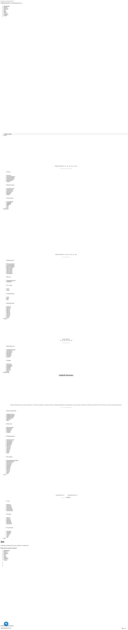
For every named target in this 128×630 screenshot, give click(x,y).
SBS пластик (9, 272)
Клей (8, 452)
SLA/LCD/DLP (10, 201)
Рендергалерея (10, 510)
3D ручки (9, 446)
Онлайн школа (10, 190)
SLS (7, 206)
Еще (7, 473)
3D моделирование (11, 176)
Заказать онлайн (7, 133)
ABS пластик (9, 268)
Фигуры (8, 469)
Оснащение (9, 429)
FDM (8, 205)
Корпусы (8, 356)
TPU (8, 299)
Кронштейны (9, 365)
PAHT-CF (9, 306)
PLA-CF (8, 313)
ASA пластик (9, 270)
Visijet (8, 288)
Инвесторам (9, 523)
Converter (6, 14)
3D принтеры (9, 440)
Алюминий (9, 281)
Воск (8, 298)
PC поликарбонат (10, 265)
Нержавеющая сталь (11, 280)
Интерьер (9, 367)
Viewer (5, 12)
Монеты (8, 468)
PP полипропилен (11, 263)
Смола (8, 290)
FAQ (5, 10)
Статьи (5, 15)
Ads (7, 537)
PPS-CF (8, 310)
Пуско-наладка (10, 189)
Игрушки (9, 369)
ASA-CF (8, 315)
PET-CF (8, 309)
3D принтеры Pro (10, 439)
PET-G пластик (10, 267)
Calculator (9, 532)
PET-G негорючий (11, 266)
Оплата (5, 7)
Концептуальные (10, 461)
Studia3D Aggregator (66, 375)
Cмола (8, 450)
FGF (7, 207)
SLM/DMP (9, 202)
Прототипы (9, 354)
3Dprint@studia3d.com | (6, 3)
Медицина (9, 353)
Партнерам (9, 522)
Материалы (9, 444)
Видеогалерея (10, 509)
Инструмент (9, 428)
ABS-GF (8, 312)
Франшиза (9, 521)
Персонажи (9, 463)
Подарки (8, 467)
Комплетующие (10, 427)
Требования (6, 6)
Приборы (9, 430)
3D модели (9, 363)
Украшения (9, 366)
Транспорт (9, 465)
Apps (5, 11)
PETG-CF (9, 307)
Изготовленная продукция (12, 460)
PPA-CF (8, 311)
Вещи (8, 472)
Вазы (8, 371)
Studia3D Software (11, 414)
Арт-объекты (9, 352)
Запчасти (9, 368)
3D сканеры (9, 443)
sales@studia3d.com (17, 3)
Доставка (6, 8)
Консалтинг (9, 192)
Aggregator (9, 531)
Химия (8, 451)
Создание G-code (10, 188)
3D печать (9, 175)
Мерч (8, 420)
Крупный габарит (10, 179)
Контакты (9, 504)
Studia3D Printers (10, 416)
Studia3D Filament (10, 415)
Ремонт (8, 194)
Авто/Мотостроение (11, 349)
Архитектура (9, 350)
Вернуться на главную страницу (9, 548)
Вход (5, 538)
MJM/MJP (9, 204)
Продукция (9, 505)
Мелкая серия (10, 180)
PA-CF (8, 317)
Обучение (9, 419)
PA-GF (8, 316)
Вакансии (9, 520)
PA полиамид (9, 273)
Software (8, 181)
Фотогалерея (9, 508)
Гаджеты (8, 432)
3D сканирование (10, 177)
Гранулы (8, 449)
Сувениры (9, 355)
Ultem (8, 297)
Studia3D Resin (10, 417)
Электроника (9, 442)
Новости (8, 517)
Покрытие (9, 193)
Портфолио (9, 506)
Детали (8, 471)
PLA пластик (9, 269)
